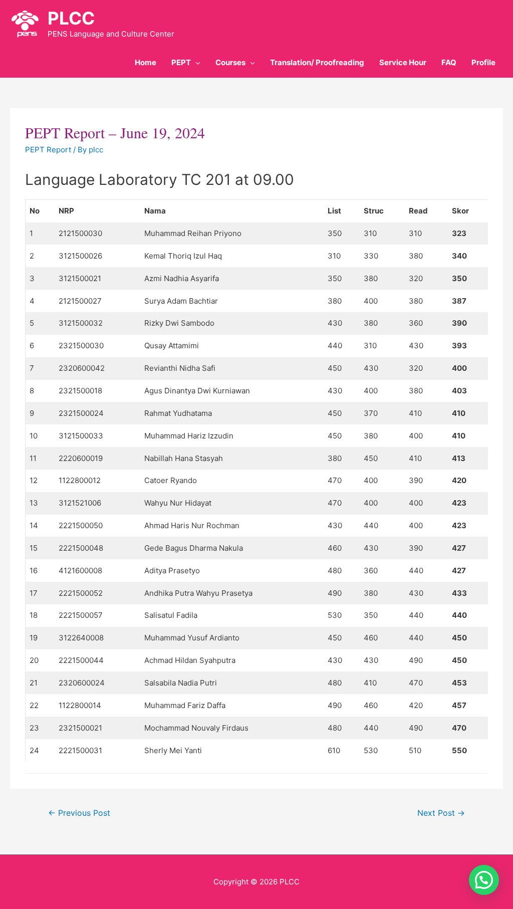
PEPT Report (48, 149)
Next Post (441, 813)
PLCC (71, 18)
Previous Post (79, 813)
